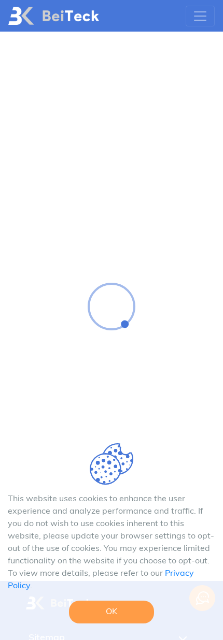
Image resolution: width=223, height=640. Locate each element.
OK (111, 612)
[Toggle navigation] (200, 16)
